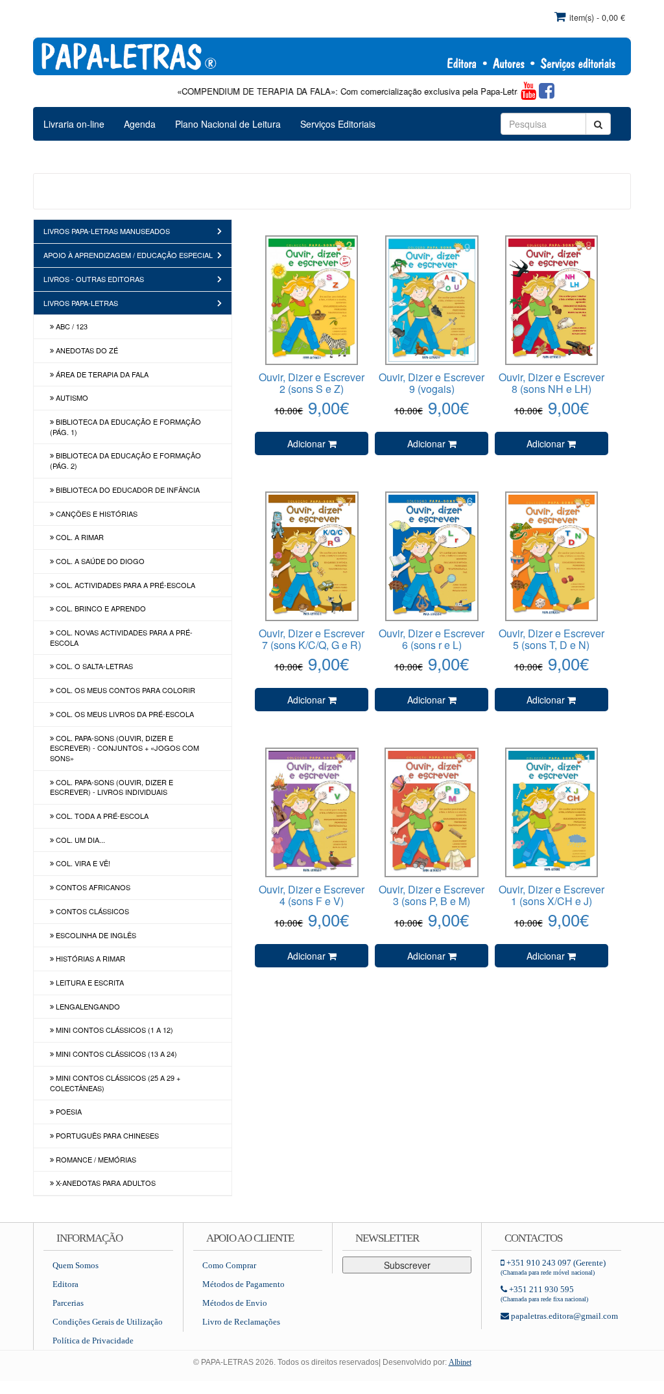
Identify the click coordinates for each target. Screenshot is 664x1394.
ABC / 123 (71, 326)
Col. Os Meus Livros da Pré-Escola (124, 714)
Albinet (460, 1362)
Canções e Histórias (95, 513)
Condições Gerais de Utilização (108, 1322)
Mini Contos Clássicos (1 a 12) (113, 1029)
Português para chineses (106, 1135)
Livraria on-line (73, 123)
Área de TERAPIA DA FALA (101, 374)
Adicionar (307, 443)
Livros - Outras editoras (93, 279)
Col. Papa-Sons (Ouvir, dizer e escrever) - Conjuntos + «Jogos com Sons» (124, 748)
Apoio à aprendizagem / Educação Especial (128, 255)
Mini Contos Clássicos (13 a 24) (115, 1053)
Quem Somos (76, 1265)
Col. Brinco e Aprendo (100, 608)
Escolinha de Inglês (95, 935)
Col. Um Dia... (79, 839)
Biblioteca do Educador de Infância (127, 489)
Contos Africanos (92, 887)
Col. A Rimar (79, 537)
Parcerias (68, 1303)
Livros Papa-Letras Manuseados (106, 231)
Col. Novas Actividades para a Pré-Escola (121, 637)
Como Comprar (229, 1265)
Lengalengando (87, 1006)
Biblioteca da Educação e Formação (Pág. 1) (125, 426)
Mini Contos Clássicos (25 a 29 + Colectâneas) (115, 1082)
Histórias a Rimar (89, 958)
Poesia (68, 1111)
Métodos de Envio (234, 1303)
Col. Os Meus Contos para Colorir (124, 690)
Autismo (71, 397)
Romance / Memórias (95, 1159)
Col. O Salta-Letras (93, 666)
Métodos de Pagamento (243, 1284)
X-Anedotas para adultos (105, 1182)
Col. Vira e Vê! (82, 863)
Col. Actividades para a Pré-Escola (124, 585)
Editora (65, 1284)
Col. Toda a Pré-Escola (101, 815)
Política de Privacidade (93, 1340)
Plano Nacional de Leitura (228, 123)
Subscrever (407, 1264)
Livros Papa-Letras (80, 303)
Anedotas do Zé (86, 350)
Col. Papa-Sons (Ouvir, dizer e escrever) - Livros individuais (111, 787)
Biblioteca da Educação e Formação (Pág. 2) (125, 460)
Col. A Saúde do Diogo (99, 561)
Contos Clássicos (91, 911)
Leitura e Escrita (89, 982)
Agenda (140, 123)
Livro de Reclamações (241, 1322)
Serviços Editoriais (337, 123)
